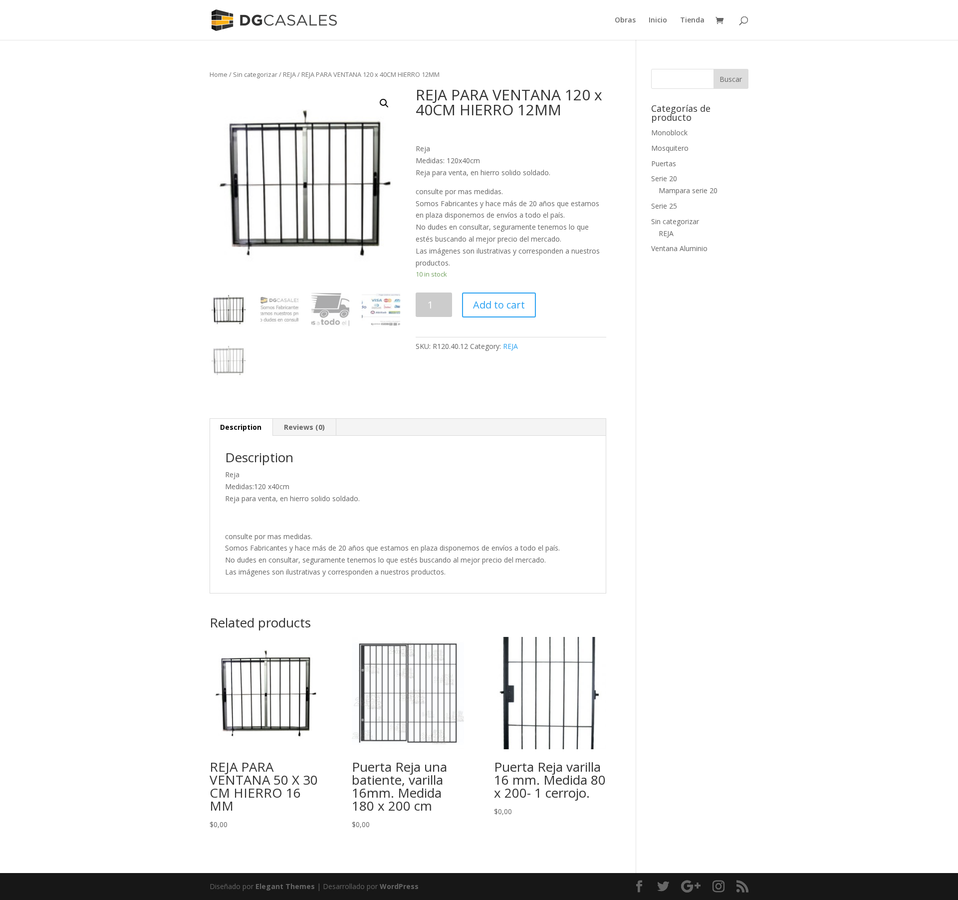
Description (240, 427)
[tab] (241, 427)
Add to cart (499, 304)
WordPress (399, 886)
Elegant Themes (285, 886)
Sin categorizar (255, 74)
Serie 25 (664, 206)
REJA (289, 74)
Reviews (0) (304, 427)
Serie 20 (664, 178)
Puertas (663, 163)
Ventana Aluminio (679, 248)
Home (219, 74)
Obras (625, 20)
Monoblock (669, 132)
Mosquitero (670, 148)
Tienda (692, 20)
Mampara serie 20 (688, 190)
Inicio (658, 20)
